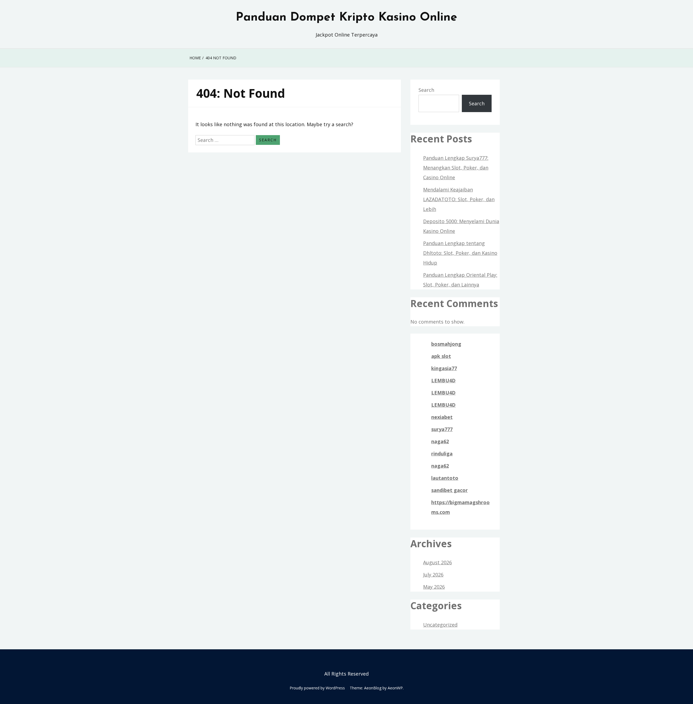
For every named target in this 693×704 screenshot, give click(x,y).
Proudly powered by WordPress (317, 687)
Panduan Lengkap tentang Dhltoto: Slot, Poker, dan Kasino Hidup (460, 253)
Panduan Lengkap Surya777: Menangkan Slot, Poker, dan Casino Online (455, 168)
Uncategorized (440, 624)
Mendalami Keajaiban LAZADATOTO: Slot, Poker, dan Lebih (459, 199)
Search (426, 90)
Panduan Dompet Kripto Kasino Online (346, 18)
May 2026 (434, 587)
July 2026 (433, 574)
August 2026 (437, 562)
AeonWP (395, 687)
